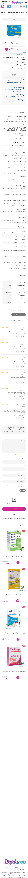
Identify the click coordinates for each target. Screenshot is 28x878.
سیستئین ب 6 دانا (15, 268)
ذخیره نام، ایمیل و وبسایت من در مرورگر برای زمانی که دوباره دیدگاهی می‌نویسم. (13, 486)
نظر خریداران (3, 321)
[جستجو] (9, 6)
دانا (20, 268)
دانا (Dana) (19, 55)
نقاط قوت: (23, 459)
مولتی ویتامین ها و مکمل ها (12, 12)
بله (22, 336)
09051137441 (4, 2)
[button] (15, 39)
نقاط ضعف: (22, 466)
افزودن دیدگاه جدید (18, 315)
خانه (26, 12)
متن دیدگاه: (23, 438)
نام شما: (24, 472)
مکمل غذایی (21, 12)
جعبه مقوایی (8, 292)
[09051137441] (9, 1)
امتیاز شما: (24, 455)
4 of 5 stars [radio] (16, 454)
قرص (10, 282)
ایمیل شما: (23, 478)
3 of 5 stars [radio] (17, 454)
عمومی (9, 285)
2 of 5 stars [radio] (19, 454)
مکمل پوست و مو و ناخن (18, 67)
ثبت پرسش (13, 509)
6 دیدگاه (24, 52)
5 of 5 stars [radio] (15, 454)
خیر (17, 336)
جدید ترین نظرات (11, 321)
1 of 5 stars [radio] (20, 454)
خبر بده (14, 19)
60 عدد (9, 289)
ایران (10, 295)
